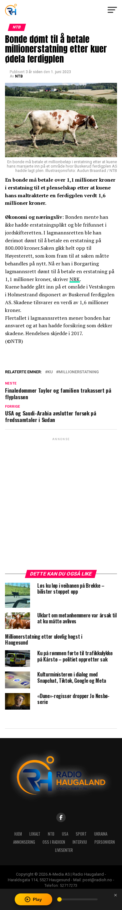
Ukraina (100, 834)
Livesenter (64, 850)
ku (50, 372)
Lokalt (34, 834)
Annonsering (24, 842)
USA (65, 834)
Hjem (18, 834)
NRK (74, 279)
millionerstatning (78, 372)
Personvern (104, 842)
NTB (19, 76)
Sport (81, 834)
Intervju (80, 842)
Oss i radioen (54, 842)
